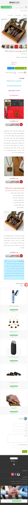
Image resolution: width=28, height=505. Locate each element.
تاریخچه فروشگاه (24, 479)
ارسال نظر (25, 451)
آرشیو (22, 285)
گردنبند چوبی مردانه (8, 275)
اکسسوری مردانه (20, 263)
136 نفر (9, 68)
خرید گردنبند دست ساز (11, 268)
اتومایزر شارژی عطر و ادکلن (13, 306)
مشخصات (25, 15)
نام (26, 422)
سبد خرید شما (6, 7)
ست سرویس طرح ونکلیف (14, 331)
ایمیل (26, 427)
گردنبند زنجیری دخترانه (17, 273)
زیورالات (14, 263)
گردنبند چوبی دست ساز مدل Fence (12, 261)
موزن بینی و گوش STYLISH (14, 357)
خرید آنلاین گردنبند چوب (16, 266)
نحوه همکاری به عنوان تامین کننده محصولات (19, 483)
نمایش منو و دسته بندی (20, 7)
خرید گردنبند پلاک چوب (19, 271)
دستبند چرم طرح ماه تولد (14, 382)
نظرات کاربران (10, 15)
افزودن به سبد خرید (19, 68)
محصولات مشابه (18, 15)
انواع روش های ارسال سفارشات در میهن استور (18, 481)
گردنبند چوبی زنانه (16, 275)
